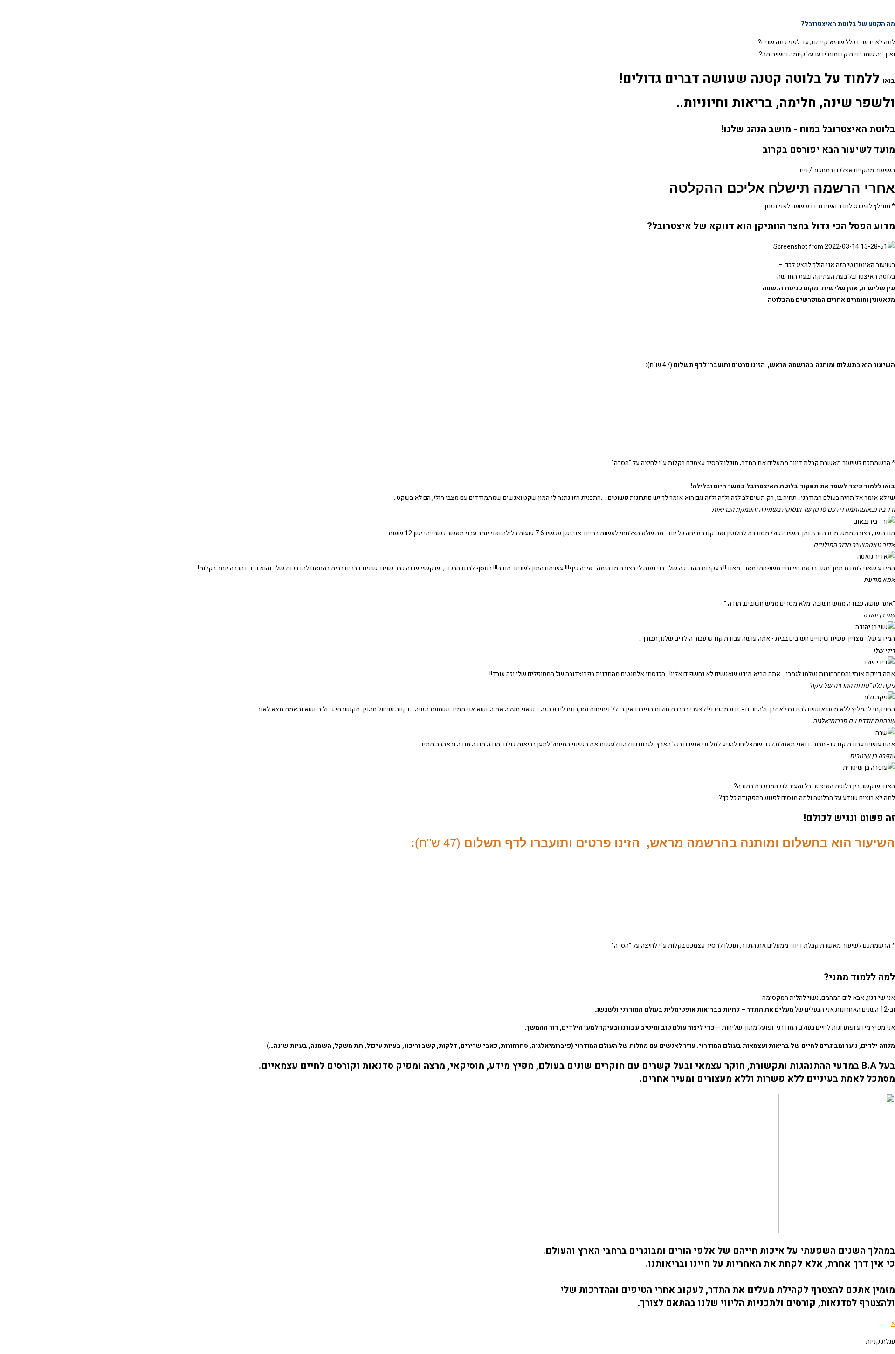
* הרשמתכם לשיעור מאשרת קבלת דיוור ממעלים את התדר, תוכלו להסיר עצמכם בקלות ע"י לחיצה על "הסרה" (753, 463)
